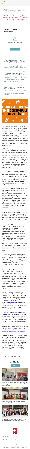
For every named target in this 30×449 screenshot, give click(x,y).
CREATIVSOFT (17, 446)
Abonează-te (15, 49)
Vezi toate (15, 365)
